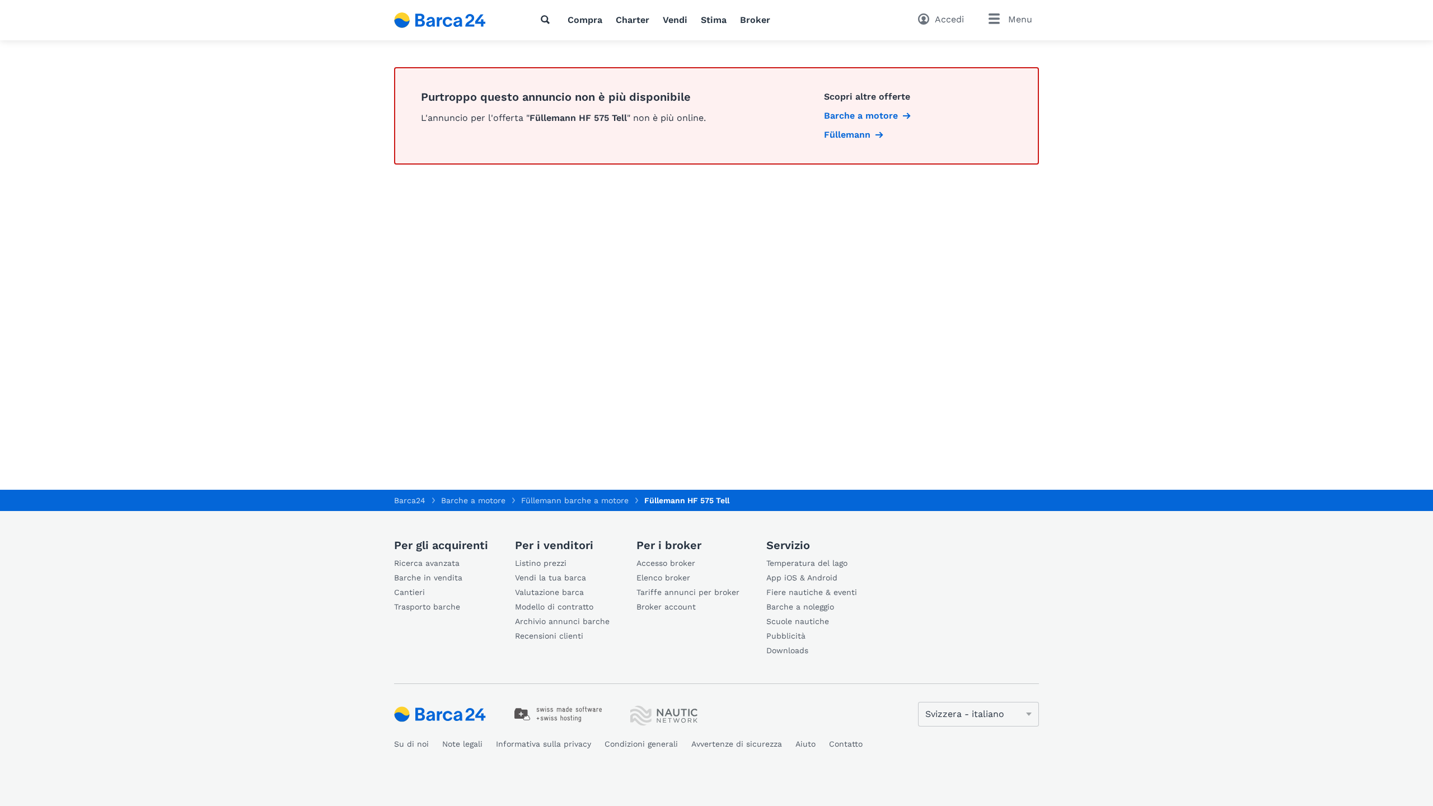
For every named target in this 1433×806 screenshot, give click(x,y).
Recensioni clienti (549, 635)
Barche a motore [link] (861, 115)
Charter (632, 20)
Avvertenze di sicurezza (736, 743)
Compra (585, 20)
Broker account (666, 606)
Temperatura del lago (806, 563)
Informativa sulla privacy (543, 743)
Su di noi (411, 743)
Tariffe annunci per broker (687, 592)
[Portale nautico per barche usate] (449, 20)
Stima (714, 20)
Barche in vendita (428, 577)
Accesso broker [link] (665, 563)
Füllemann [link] (847, 134)
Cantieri (409, 592)
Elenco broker (663, 577)
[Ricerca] (547, 19)
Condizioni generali (641, 743)
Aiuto (805, 743)
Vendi (675, 20)
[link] (558, 714)
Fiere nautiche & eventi (811, 592)
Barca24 (409, 500)
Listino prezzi (540, 563)
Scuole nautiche (797, 621)
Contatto (846, 743)
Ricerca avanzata (427, 563)
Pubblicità (786, 635)
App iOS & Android (801, 577)
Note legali (462, 743)
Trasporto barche (427, 606)
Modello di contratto (554, 606)
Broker (755, 20)
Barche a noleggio (800, 606)
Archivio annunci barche (562, 621)
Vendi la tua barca (550, 577)
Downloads (787, 650)
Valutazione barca (549, 592)
